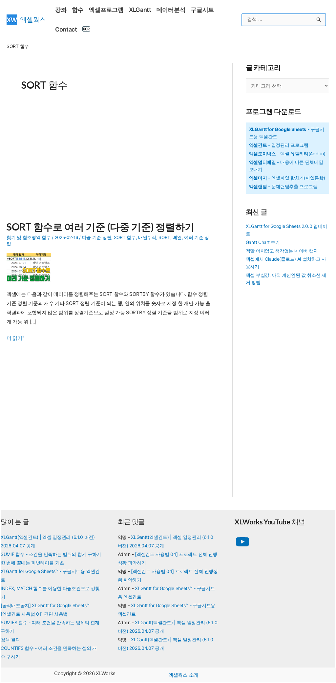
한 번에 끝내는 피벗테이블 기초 (32, 562)
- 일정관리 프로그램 (278, 145)
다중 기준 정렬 (97, 237)
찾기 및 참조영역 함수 (29, 237)
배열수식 (147, 237)
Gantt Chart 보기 (263, 242)
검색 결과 (10, 639)
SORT (164, 237)
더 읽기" (15, 339)
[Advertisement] (109, 168)
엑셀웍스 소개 (183, 675)
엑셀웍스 (33, 19)
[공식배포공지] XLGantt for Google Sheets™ (45, 605)
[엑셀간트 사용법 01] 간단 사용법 (34, 614)
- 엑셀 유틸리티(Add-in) (287, 153)
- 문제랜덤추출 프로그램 (283, 186)
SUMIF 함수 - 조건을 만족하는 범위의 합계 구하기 (51, 554)
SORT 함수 (125, 237)
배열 (177, 237)
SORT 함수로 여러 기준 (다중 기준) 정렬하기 (101, 226)
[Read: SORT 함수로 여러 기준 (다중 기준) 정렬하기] (31, 267)
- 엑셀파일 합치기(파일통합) (287, 178)
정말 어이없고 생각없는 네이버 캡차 (282, 250)
